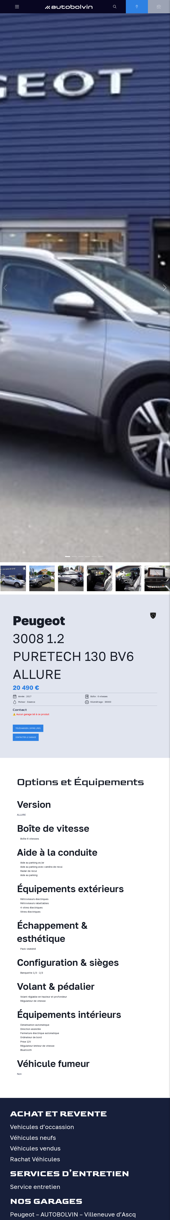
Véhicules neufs (33, 1137)
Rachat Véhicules (35, 1159)
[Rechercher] (115, 6)
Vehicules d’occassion (42, 1126)
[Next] (164, 287)
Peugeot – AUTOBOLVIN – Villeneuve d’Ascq (73, 1214)
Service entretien (35, 1186)
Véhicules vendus (35, 1148)
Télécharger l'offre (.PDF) (28, 728)
